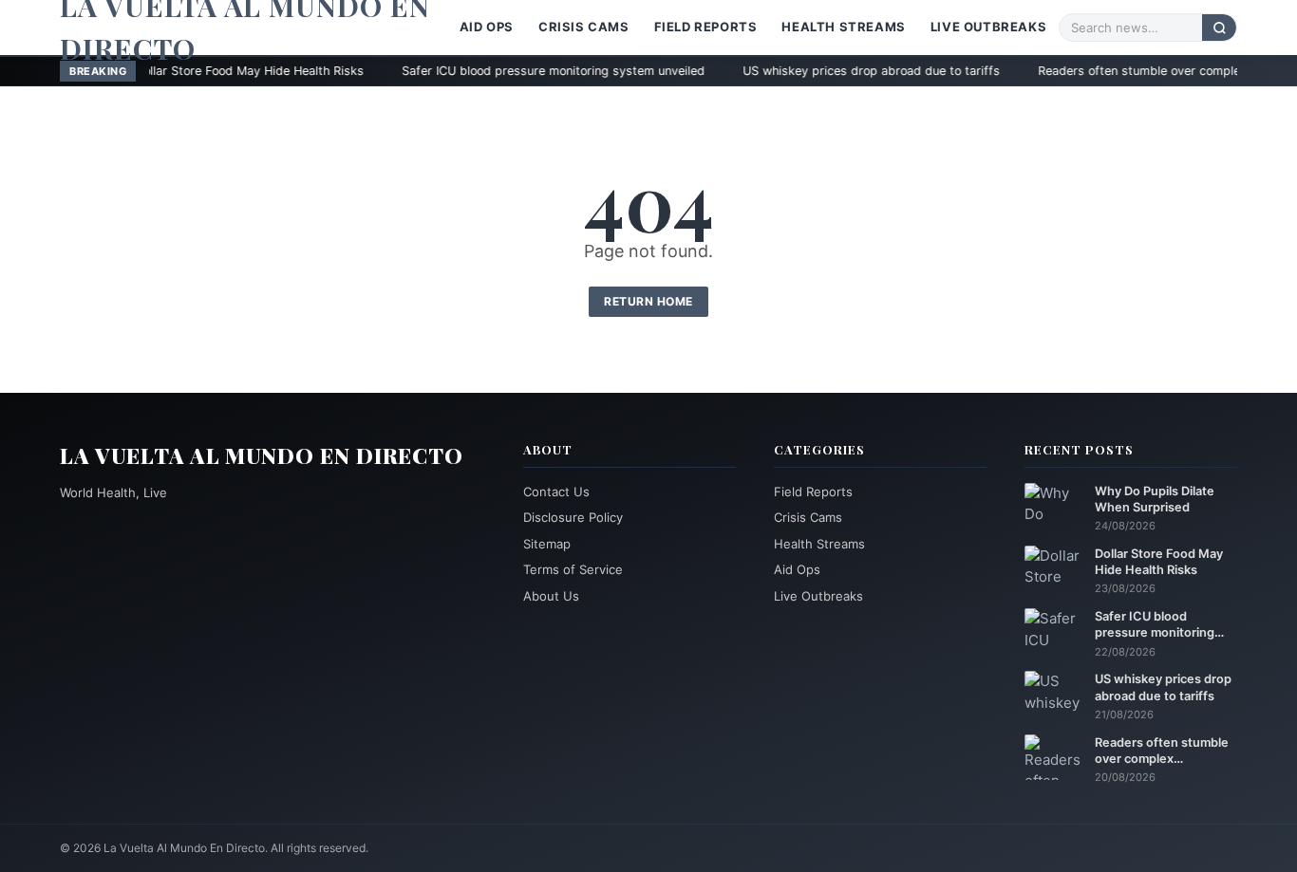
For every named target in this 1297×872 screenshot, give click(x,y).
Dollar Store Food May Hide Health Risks (191, 71)
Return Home (648, 301)
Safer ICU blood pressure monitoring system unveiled (495, 71)
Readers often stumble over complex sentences (1115, 71)
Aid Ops (487, 26)
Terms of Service (573, 569)
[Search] (1219, 27)
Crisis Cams (584, 26)
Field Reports (706, 26)
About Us (551, 595)
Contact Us (556, 491)
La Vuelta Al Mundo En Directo (261, 455)
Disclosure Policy (573, 517)
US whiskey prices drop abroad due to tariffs (813, 71)
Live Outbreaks (988, 26)
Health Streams (843, 26)
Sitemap (547, 543)
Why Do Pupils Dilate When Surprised (1154, 499)
